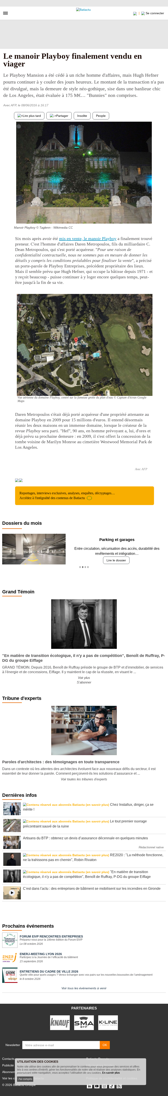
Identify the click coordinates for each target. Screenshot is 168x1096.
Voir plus (84, 678)
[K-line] (108, 1022)
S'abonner (84, 682)
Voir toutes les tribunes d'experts (84, 779)
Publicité (8, 1065)
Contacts (8, 1058)
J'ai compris (25, 1079)
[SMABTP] (84, 1022)
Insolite (82, 115)
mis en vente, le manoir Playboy (87, 238)
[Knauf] (60, 1022)
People (101, 115)
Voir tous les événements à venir (84, 988)
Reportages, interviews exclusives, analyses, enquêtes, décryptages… (67, 495)
